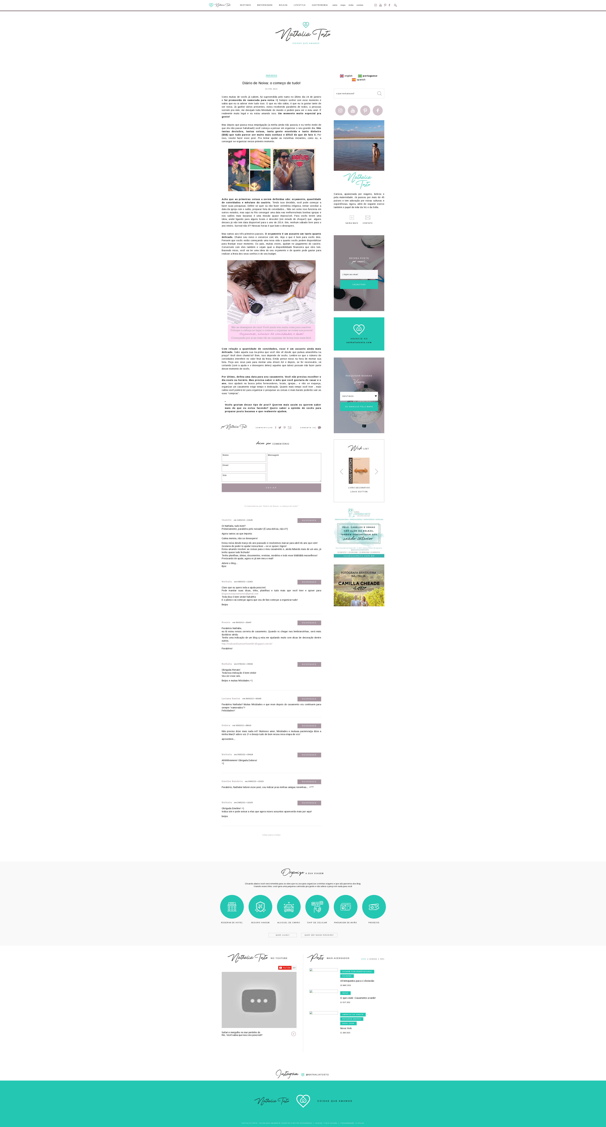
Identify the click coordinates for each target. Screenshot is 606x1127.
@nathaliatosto (317, 1074)
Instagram (375, 5)
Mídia (351, 5)
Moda (345, 993)
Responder (309, 520)
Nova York (348, 1023)
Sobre (335, 5)
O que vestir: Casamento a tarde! (358, 998)
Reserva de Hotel (232, 923)
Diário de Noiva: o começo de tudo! (271, 83)
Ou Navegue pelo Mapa (359, 407)
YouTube (380, 5)
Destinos (245, 5)
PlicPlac (359, 1123)
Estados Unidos (351, 1019)
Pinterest (385, 5)
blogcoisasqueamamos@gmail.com (240, 593)
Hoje (363, 959)
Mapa (343, 5)
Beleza (283, 5)
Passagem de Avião (345, 923)
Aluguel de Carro (288, 923)
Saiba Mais (351, 223)
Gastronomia (320, 5)
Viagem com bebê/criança (357, 971)
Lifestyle (300, 5)
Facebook (389, 5)
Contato (360, 5)
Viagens (347, 976)
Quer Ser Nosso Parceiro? (319, 935)
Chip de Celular (317, 923)
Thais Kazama (330, 1123)
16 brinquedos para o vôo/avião (357, 980)
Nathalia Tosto (236, 427)
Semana (373, 959)
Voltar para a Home (271, 835)
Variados (271, 75)
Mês (382, 959)
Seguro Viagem (260, 923)
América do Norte (352, 1014)
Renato (226, 622)
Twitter (280, 427)
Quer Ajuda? (283, 935)
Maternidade (265, 5)
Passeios (373, 923)
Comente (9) (308, 427)
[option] (359, 475)
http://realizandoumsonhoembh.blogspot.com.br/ (247, 643)
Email (289, 427)
